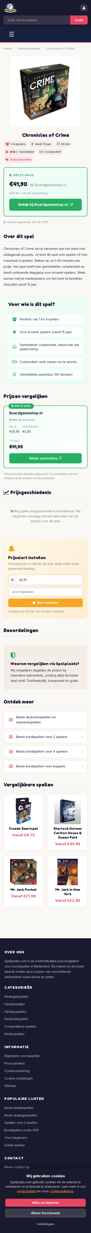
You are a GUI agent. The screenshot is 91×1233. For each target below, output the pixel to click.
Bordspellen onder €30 (21, 1130)
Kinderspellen (14, 1034)
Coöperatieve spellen (20, 1026)
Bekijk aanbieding (43, 458)
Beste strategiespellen (20, 1115)
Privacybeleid (14, 1063)
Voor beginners (15, 1137)
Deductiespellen (29, 48)
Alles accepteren (45, 1202)
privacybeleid (26, 1191)
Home (7, 48)
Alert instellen (48, 602)
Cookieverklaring (17, 1071)
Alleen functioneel (45, 1213)
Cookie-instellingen (18, 1078)
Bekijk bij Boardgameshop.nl (43, 204)
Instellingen (45, 1224)
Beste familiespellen (19, 1108)
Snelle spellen (14, 1145)
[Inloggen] (84, 7)
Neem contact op (17, 1167)
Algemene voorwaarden (22, 1056)
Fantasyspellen (15, 1011)
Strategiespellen (16, 996)
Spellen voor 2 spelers (21, 1122)
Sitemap (10, 1086)
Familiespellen (14, 1004)
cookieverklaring (61, 1191)
